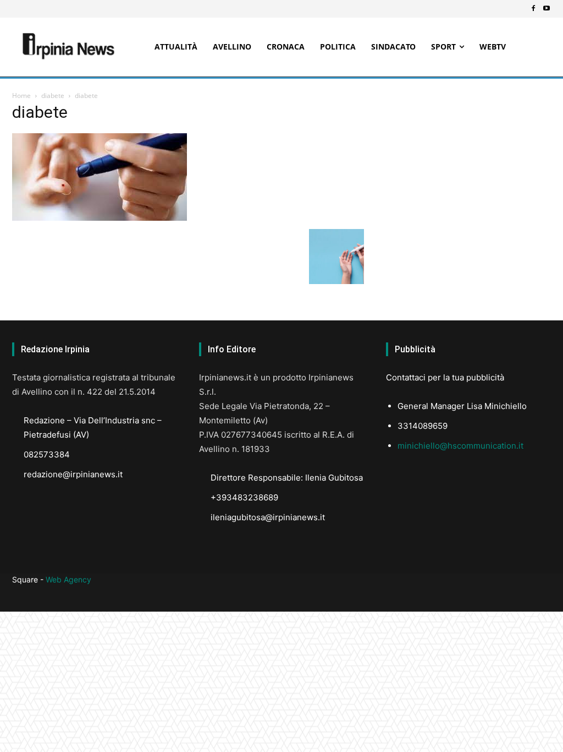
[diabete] (99, 217)
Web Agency (68, 579)
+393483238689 (244, 497)
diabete (52, 95)
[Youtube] (546, 8)
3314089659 (423, 426)
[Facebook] (533, 8)
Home (21, 95)
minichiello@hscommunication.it (460, 445)
